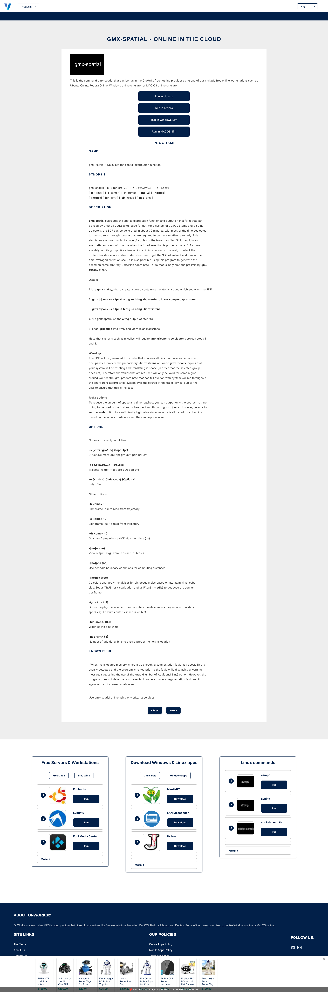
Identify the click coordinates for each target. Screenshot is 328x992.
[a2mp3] (246, 781)
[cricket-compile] (246, 828)
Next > (173, 710)
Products (26, 6)
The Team (20, 944)
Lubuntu (78, 812)
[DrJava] (152, 842)
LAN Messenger (178, 812)
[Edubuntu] (58, 795)
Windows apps (178, 775)
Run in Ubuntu (164, 96)
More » (45, 859)
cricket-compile (271, 822)
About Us (19, 950)
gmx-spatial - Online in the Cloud (164, 39)
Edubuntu (79, 789)
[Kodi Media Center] (58, 842)
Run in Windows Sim (164, 119)
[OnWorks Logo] (8, 7)
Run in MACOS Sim (164, 131)
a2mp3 (265, 775)
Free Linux (59, 775)
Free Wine (84, 775)
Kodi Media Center (85, 836)
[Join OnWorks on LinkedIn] (293, 947)
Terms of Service (159, 955)
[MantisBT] (152, 795)
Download (180, 798)
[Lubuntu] (58, 818)
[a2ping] (246, 804)
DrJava (171, 836)
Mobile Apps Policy (160, 950)
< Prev (155, 710)
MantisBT (173, 789)
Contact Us (20, 955)
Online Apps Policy (160, 944)
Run (86, 798)
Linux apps (150, 775)
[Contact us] (299, 947)
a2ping (265, 798)
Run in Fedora (164, 108)
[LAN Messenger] (152, 818)
